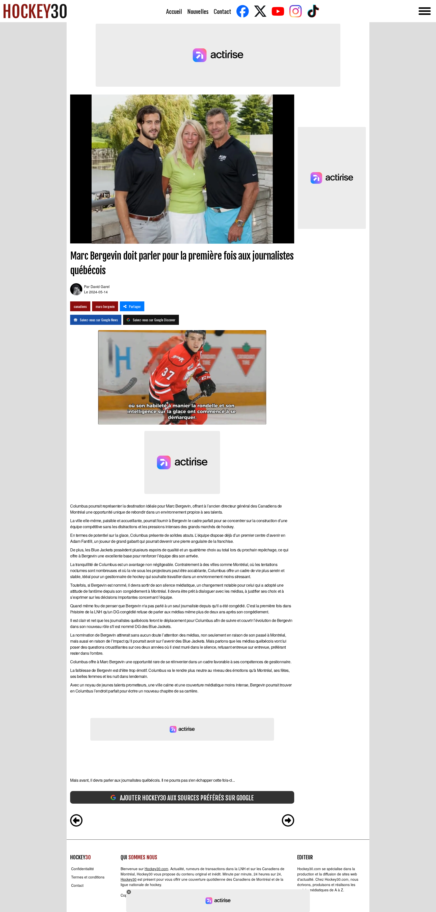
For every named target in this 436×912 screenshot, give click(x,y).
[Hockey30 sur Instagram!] (295, 11)
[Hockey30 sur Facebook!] (242, 11)
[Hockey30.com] (35, 11)
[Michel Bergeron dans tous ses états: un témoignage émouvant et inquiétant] (288, 821)
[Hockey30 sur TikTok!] (313, 11)
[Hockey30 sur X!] (260, 11)
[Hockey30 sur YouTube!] (278, 11)
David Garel (100, 286)
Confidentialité (82, 868)
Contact (222, 11)
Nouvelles (197, 11)
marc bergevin (105, 306)
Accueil (174, 11)
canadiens (80, 306)
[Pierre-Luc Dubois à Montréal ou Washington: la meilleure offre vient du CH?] (76, 821)
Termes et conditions (87, 876)
